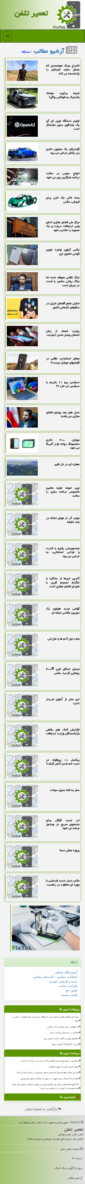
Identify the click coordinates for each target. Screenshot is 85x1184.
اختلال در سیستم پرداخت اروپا (64, 1032)
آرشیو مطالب (50, 51)
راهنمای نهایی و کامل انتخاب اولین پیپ (61, 1038)
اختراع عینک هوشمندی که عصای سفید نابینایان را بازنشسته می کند (48, 1072)
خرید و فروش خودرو (63, 981)
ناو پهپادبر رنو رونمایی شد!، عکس (63, 1026)
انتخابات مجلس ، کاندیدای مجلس (55, 977)
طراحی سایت (68, 986)
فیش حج (71, 990)
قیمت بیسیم (69, 995)
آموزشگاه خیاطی (65, 972)
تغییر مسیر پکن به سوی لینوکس (64, 1066)
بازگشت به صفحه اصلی (41, 1109)
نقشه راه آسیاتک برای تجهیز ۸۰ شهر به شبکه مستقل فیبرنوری (50, 1078)
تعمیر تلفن (31, 13)
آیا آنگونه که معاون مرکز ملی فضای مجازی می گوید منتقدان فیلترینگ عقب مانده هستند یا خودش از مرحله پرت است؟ (45, 1086)
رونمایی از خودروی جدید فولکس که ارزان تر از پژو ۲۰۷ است (50, 1061)
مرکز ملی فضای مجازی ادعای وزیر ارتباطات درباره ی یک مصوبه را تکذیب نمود (45, 1019)
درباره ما (77, 1158)
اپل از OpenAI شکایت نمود (65, 1044)
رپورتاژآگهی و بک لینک (69, 1168)
